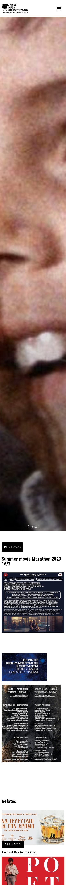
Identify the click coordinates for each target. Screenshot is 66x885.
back (34, 526)
